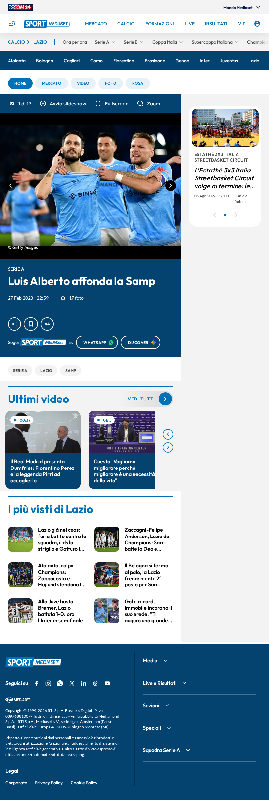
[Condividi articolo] (14, 324)
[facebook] (36, 683)
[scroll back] (168, 434)
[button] (20, 83)
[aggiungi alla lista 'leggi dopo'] (31, 324)
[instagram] (48, 683)
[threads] (95, 683)
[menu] (12, 24)
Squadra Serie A (161, 750)
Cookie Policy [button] (84, 783)
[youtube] (107, 683)
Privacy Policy (49, 783)
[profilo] (257, 24)
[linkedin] (83, 683)
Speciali (152, 727)
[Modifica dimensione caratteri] (47, 324)
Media (150, 660)
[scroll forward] (168, 447)
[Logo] (48, 24)
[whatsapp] (60, 683)
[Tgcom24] (20, 7)
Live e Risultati (159, 683)
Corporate (16, 783)
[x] (72, 683)
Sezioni (151, 705)
